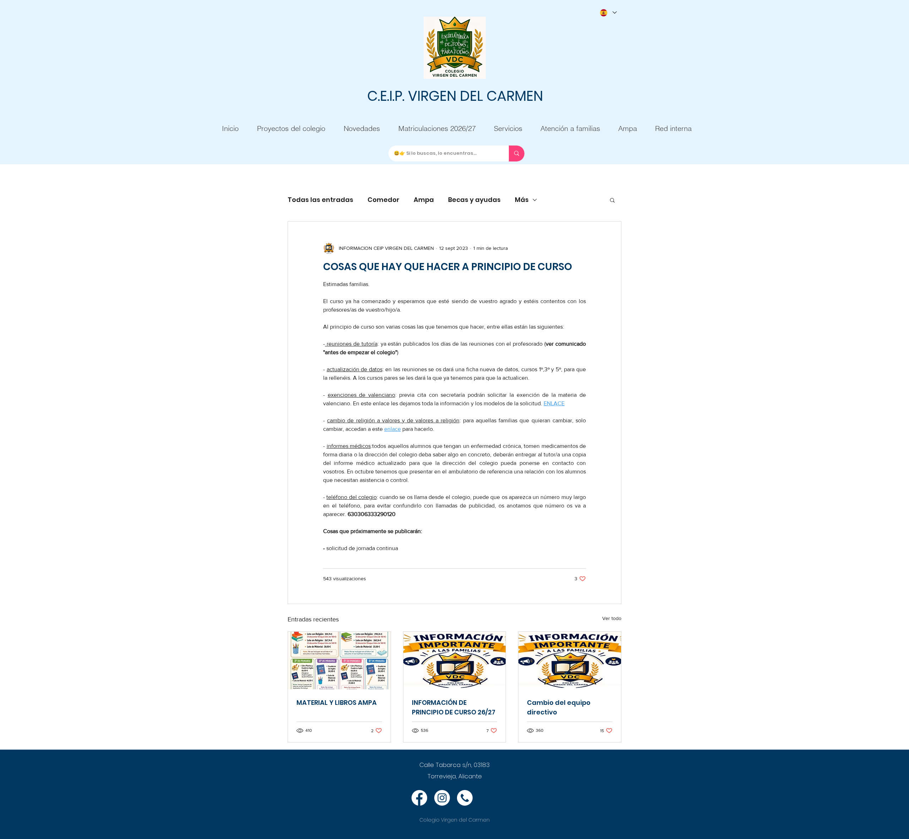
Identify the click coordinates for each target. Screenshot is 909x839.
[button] (612, 200)
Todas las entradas (320, 199)
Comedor (383, 199)
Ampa (424, 199)
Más (522, 199)
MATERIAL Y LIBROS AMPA (336, 702)
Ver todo (611, 618)
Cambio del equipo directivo (558, 707)
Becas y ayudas (474, 199)
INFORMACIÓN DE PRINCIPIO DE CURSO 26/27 (453, 707)
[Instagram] (442, 798)
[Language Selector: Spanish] (608, 13)
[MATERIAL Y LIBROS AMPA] (339, 660)
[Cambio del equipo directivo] (569, 660)
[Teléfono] (465, 798)
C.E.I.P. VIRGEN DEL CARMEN (455, 96)
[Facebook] (419, 798)
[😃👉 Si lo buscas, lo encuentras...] (516, 153)
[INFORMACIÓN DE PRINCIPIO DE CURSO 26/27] (454, 660)
